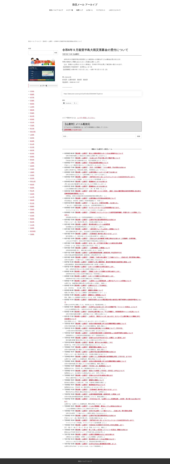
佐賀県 (32, 215)
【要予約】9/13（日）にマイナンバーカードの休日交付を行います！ (112, 177)
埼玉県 (32, 122)
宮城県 (32, 100)
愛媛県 (32, 206)
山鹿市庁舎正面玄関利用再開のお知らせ (102, 352)
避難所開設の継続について (98, 347)
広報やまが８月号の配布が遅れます (101, 375)
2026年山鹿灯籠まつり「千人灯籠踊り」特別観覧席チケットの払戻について (113, 312)
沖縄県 (32, 234)
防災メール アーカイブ (85, 4)
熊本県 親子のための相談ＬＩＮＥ (101, 342)
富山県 (32, 144)
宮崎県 (32, 228)
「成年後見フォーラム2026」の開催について (104, 229)
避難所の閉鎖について (95, 290)
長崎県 (32, 219)
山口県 (32, 197)
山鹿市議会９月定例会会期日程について (102, 198)
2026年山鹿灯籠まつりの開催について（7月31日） (106, 328)
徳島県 (32, 200)
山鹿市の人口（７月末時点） (97, 285)
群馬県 (32, 119)
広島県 (32, 194)
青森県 (32, 94)
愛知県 (32, 159)
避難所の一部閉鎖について (97, 295)
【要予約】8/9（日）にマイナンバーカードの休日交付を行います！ (111, 420)
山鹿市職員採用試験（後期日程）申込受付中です (105, 253)
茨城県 (32, 113)
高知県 (32, 209)
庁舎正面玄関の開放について (98, 163)
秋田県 (32, 104)
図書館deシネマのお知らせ (98, 181)
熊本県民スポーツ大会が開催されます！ (102, 439)
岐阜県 (32, 153)
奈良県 (32, 178)
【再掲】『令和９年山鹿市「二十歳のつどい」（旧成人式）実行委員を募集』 (115, 257)
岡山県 (32, 191)
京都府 (32, 169)
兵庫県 (32, 175)
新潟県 (32, 141)
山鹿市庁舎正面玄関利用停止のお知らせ (102, 220)
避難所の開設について (96, 380)
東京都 (32, 128)
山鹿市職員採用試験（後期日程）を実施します (104, 394)
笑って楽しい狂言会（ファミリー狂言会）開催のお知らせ (108, 430)
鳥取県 (32, 184)
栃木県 (32, 116)
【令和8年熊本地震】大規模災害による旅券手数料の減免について (111, 333)
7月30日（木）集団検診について (100, 366)
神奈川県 (32, 131)
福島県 (32, 110)
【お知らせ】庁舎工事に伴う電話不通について (104, 158)
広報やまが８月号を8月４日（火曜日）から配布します (107, 338)
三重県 (32, 163)
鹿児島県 (32, 231)
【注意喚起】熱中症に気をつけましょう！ (103, 234)
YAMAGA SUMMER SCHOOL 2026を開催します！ (106, 425)
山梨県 (32, 135)
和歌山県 (32, 181)
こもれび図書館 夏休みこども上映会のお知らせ (105, 406)
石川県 (32, 147)
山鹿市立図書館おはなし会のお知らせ (101, 434)
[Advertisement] (85, 26)
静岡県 (32, 156)
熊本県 (78, 153)
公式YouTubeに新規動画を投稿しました (102, 444)
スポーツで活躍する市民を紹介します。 (101, 267)
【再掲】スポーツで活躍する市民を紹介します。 (104, 271)
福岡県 (32, 212)
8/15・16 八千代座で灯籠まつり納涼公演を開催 (105, 243)
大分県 (32, 225)
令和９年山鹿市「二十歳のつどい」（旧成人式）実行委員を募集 (110, 411)
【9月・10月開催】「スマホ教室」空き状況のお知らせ (107, 167)
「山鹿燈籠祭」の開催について (99, 248)
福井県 (32, 150)
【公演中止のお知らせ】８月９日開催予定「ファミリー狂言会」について (112, 307)
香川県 (32, 203)
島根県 (32, 188)
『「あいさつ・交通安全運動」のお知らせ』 (104, 203)
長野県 (32, 138)
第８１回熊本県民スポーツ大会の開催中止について (106, 153)
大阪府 (32, 172)
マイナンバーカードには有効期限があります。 (104, 208)
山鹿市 (76, 54)
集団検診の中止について (97, 385)
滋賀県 (32, 166)
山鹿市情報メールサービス (73, 130)
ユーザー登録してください (86, 118)
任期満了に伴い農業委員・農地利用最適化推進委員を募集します (109, 262)
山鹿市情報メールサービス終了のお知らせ (103, 172)
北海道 (32, 91)
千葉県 (32, 125)
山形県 (32, 107)
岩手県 (32, 97)
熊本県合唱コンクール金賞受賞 (99, 224)
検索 (138, 136)
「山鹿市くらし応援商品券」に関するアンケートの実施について (109, 281)
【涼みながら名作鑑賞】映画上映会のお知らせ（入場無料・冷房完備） (113, 238)
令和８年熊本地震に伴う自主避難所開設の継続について (107, 324)
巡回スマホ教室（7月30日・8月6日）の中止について (107, 371)
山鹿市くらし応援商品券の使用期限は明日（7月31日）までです (110, 356)
